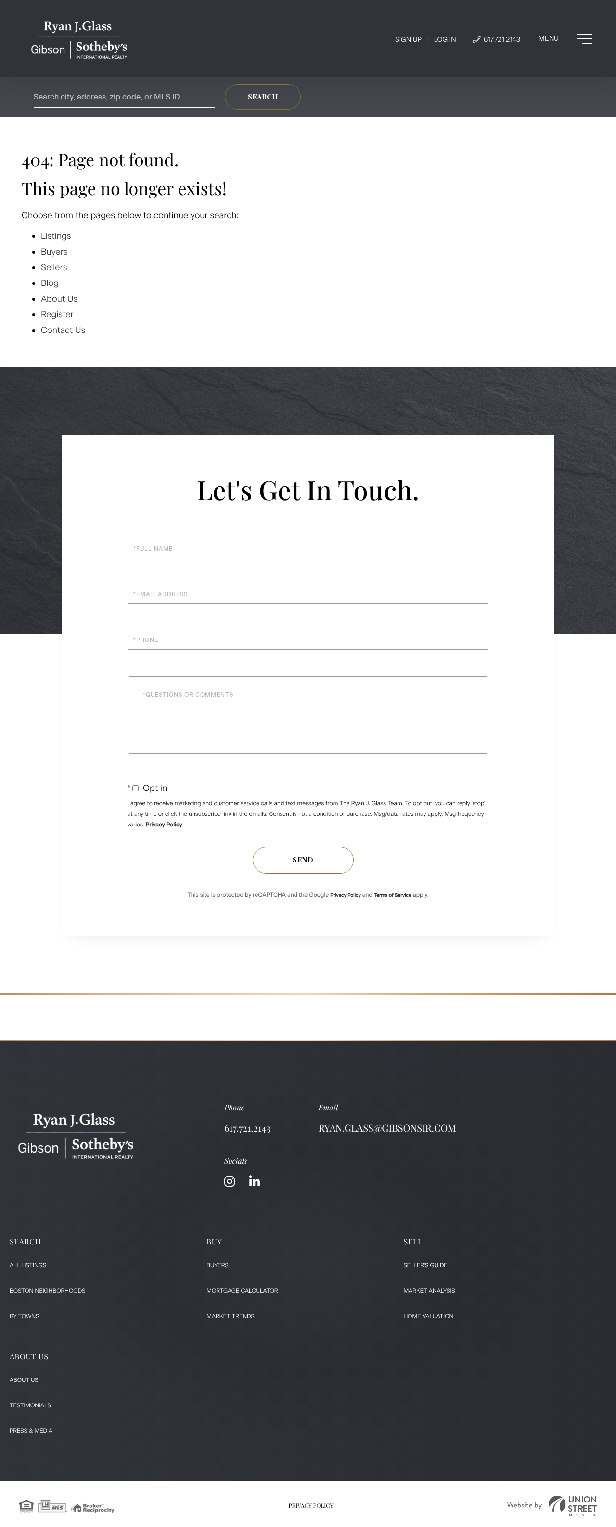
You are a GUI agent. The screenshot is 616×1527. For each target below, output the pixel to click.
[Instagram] (229, 1182)
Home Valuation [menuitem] (428, 1316)
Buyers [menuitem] (217, 1265)
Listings (56, 236)
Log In (445, 40)
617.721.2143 (501, 40)
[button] (263, 97)
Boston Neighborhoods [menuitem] (47, 1290)
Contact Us (63, 330)
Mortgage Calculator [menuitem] (242, 1290)
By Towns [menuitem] (24, 1316)
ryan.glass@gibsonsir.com (387, 1127)
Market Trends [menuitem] (230, 1316)
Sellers (54, 267)
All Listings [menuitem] (28, 1265)
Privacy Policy (164, 824)
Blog (50, 283)
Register (57, 314)
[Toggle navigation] (565, 39)
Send (303, 859)
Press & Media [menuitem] (31, 1431)
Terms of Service (392, 895)
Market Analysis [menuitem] (429, 1290)
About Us (60, 299)
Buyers (54, 251)
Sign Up (408, 40)
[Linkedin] (254, 1182)
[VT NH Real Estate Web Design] (552, 1506)
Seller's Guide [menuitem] (425, 1265)
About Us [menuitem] (24, 1380)
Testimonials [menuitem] (30, 1405)
